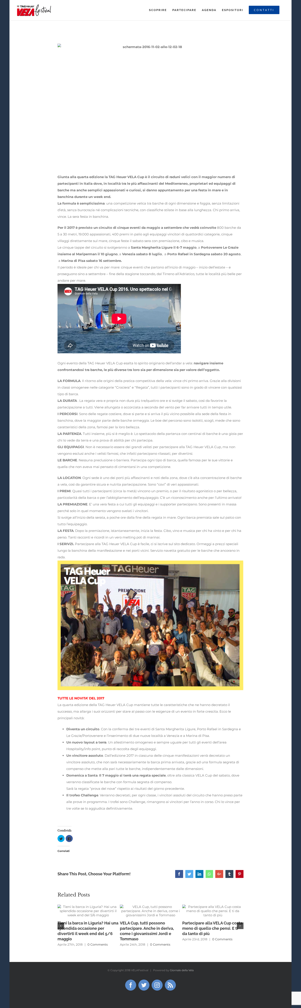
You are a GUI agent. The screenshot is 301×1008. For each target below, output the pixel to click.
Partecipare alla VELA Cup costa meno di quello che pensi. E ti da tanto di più (212, 928)
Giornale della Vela (182, 970)
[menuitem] (158, 10)
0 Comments (97, 945)
